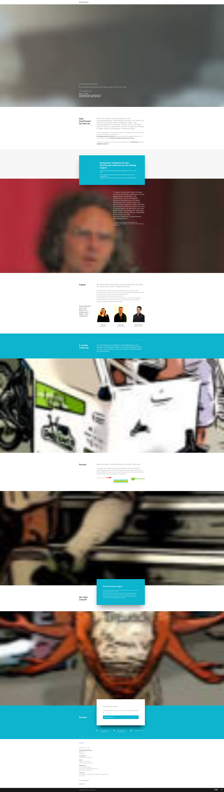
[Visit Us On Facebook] (215, 790)
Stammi (104, 597)
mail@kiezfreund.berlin (139, 730)
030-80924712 (83, 309)
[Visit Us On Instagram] (217, 790)
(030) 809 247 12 (96, 95)
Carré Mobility (107, 593)
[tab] (112, 743)
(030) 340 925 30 (95, 96)
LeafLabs (112, 593)
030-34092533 (84, 315)
